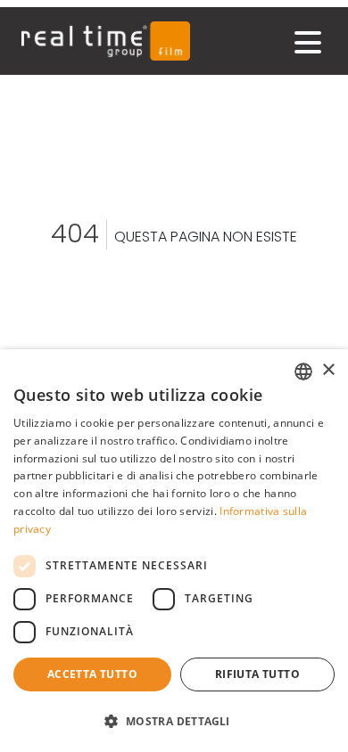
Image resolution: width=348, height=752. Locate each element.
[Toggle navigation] (308, 42)
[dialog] (174, 550)
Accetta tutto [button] (92, 674)
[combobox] (303, 371)
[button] (174, 721)
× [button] (328, 370)
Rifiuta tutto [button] (257, 674)
